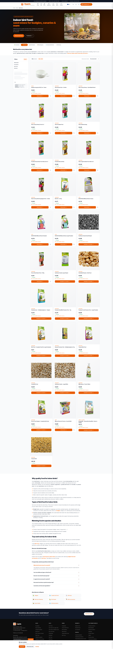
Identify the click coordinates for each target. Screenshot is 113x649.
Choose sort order (85, 58)
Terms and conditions (92, 639)
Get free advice (89, 613)
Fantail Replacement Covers (80, 638)
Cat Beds (50, 635)
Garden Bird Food (65, 633)
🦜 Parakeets (16, 44)
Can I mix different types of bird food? (42, 572)
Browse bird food (19, 35)
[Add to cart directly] (50, 96)
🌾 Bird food (24, 44)
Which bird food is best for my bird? (42, 565)
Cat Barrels (51, 633)
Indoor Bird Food (65, 627)
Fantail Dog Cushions (79, 636)
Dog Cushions (38, 627)
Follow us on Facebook (18, 632)
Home (14, 7)
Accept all (22, 646)
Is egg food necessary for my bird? (42, 579)
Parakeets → (29, 35)
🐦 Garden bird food (50, 44)
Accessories (77, 629)
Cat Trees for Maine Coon (54, 629)
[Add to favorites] (51, 64)
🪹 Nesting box (40, 44)
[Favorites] (79, 4)
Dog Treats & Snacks (39, 633)
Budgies (58, 510)
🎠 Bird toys (58, 44)
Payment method (91, 629)
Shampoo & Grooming (39, 639)
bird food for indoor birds (49, 556)
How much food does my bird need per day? (44, 582)
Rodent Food (77, 627)
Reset (25, 59)
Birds (17, 7)
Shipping (90, 631)
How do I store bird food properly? (41, 575)
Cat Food (50, 639)
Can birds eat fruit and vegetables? (42, 585)
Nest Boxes (64, 631)
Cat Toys (50, 637)
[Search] (73, 4)
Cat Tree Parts (51, 631)
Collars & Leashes (38, 637)
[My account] (76, 4)
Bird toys (16, 66)
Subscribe (31, 639)
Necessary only (30, 646)
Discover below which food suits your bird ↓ (77, 53)
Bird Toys (37, 543)
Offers (89, 635)
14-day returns (91, 633)
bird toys (44, 558)
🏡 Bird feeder (32, 44)
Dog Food (37, 631)
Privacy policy (91, 637)
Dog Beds (37, 625)
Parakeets (16, 64)
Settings (37, 646)
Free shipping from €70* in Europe (40, 1)
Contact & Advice (91, 625)
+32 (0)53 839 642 (16, 630)
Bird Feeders (64, 629)
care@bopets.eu (24, 630)
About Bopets (91, 627)
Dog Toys (37, 635)
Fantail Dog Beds (38, 629)
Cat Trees (51, 625)
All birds (15, 68)
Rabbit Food (77, 625)
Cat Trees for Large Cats (53, 627)
